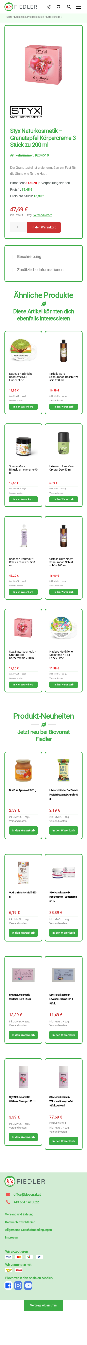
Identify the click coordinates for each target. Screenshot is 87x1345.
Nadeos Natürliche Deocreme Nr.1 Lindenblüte (20, 377)
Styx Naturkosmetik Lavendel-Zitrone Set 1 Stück (61, 999)
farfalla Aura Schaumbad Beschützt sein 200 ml (63, 377)
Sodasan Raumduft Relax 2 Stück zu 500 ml (22, 562)
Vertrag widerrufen (43, 1305)
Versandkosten (42, 215)
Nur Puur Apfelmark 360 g (22, 790)
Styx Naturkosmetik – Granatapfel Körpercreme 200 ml (22, 655)
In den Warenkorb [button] (23, 407)
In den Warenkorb (44, 227)
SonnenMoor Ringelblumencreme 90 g (23, 470)
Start (9, 17)
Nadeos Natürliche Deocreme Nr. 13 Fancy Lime (61, 655)
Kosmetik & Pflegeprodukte (29, 17)
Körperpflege (53, 17)
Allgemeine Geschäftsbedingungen (28, 1230)
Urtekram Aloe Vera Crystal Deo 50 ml (61, 468)
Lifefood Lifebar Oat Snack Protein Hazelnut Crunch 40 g (63, 794)
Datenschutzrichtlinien (20, 1222)
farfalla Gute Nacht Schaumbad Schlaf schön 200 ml (61, 562)
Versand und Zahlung (19, 1214)
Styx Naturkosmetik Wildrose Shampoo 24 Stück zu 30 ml (61, 1101)
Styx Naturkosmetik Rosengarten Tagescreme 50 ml (63, 897)
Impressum (12, 1237)
